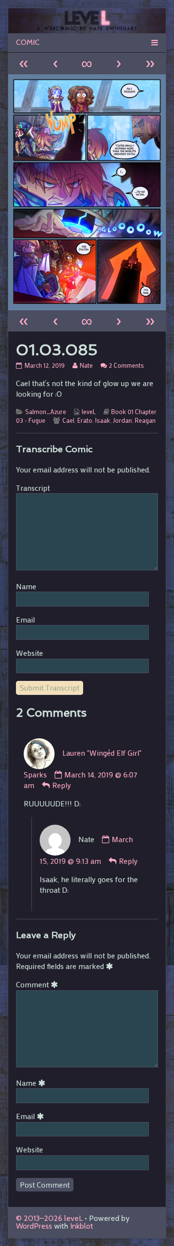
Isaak (102, 420)
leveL (89, 411)
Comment (38, 984)
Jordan (122, 420)
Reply (61, 785)
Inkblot (81, 1226)
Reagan (145, 420)
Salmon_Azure (45, 411)
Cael (68, 420)
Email (25, 619)
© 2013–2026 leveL (49, 1218)
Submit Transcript (49, 687)
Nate (86, 365)
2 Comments (126, 365)
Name (26, 586)
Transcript (33, 488)
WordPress (34, 1226)
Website (29, 653)
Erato (84, 420)
